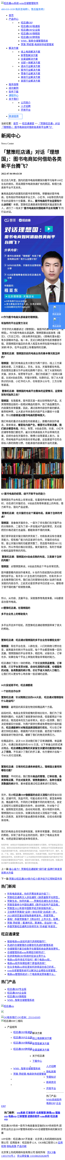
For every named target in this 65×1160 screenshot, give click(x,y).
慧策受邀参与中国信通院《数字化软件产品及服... (33, 904)
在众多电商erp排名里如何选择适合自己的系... (31, 967)
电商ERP (50, 1103)
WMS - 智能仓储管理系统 (34, 41)
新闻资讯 (51, 1082)
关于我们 (13, 99)
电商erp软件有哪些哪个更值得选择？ (27, 963)
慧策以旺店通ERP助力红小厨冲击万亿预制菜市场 (35, 878)
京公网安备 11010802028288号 (33, 1156)
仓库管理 (41, 1112)
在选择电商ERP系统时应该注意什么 (26, 956)
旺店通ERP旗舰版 (30, 33)
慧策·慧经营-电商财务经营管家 (37, 44)
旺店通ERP (27, 22)
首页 (11, 15)
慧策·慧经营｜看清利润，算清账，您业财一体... (32, 923)
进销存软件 (34, 1116)
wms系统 (45, 1116)
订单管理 (22, 1116)
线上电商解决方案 (30, 51)
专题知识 (51, 1077)
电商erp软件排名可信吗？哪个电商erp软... (29, 959)
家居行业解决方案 (30, 81)
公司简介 (26, 102)
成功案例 (13, 88)
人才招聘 (26, 106)
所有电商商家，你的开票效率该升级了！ (29, 893)
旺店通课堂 (28, 123)
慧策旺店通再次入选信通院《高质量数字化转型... (33, 897)
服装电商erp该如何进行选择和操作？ (27, 941)
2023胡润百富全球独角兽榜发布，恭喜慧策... (31, 915)
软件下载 (13, 91)
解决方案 (13, 48)
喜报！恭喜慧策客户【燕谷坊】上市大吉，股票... (33, 919)
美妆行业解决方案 (30, 77)
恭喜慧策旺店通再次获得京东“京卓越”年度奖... (32, 926)
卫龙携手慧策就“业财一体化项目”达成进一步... (32, 912)
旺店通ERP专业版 (16, 989)
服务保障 (13, 84)
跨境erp (50, 1112)
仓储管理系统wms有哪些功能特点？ (26, 952)
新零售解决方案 (29, 55)
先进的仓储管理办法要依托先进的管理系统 (30, 945)
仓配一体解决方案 (30, 62)
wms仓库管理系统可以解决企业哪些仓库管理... (32, 970)
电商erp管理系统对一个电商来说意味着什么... (31, 974)
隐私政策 (51, 1071)
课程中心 (13, 95)
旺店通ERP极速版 (30, 26)
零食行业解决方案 (30, 73)
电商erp (12, 1116)
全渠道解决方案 (29, 59)
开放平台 (26, 110)
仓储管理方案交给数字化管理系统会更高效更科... (33, 948)
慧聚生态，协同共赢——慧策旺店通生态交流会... (33, 901)
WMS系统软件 (54, 1099)
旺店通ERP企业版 (30, 30)
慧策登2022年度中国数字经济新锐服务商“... (30, 908)
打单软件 (31, 1112)
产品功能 (22, 1146)
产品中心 (13, 19)
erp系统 (21, 1112)
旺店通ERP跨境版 (30, 37)
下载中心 (37, 1061)
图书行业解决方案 (30, 70)
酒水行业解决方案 (30, 66)
